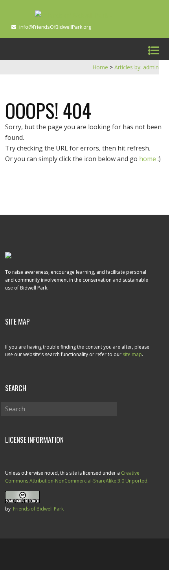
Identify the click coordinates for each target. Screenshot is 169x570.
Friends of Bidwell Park (38, 508)
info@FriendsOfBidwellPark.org (55, 26)
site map (132, 354)
